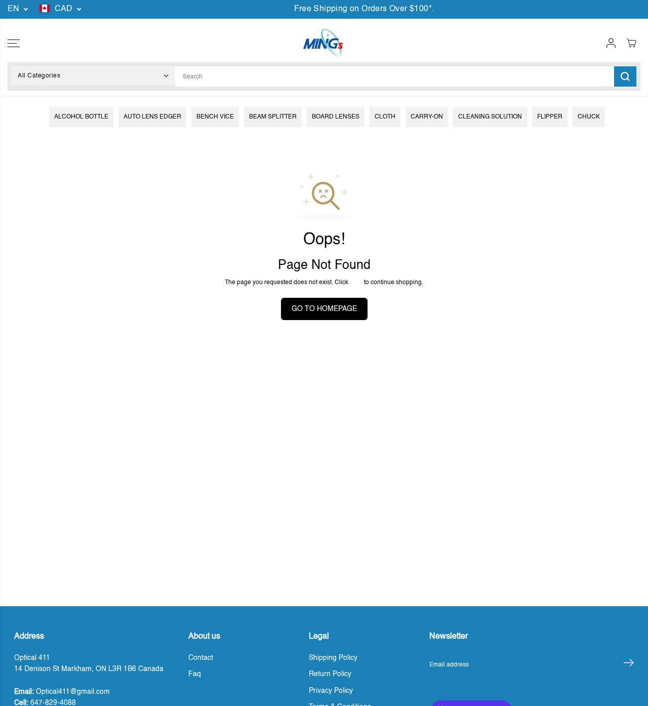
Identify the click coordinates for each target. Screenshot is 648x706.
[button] (14, 43)
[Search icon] (625, 76)
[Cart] (631, 43)
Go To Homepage (324, 308)
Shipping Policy (333, 657)
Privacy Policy (331, 690)
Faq (194, 674)
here (356, 282)
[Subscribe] (629, 665)
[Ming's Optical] (323, 43)
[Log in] (611, 43)
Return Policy (330, 674)
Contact (200, 657)
